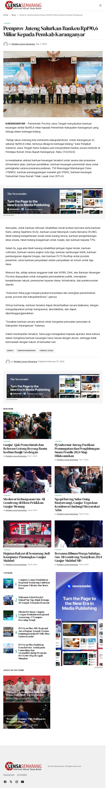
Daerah (7, 23)
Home (5, 15)
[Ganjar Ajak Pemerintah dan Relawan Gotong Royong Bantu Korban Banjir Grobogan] (27, 425)
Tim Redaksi (22, 775)
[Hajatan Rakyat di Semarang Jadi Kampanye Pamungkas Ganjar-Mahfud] (27, 533)
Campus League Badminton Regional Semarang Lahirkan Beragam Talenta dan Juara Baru (34, 583)
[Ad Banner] (53, 201)
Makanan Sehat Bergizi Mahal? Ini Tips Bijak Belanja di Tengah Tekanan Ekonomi (33, 599)
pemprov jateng (46, 350)
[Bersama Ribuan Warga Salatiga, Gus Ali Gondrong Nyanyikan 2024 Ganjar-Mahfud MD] (79, 533)
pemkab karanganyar (26, 350)
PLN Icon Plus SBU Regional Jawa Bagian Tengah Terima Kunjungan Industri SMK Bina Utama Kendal (33, 632)
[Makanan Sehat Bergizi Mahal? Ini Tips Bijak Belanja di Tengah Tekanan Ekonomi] (8, 600)
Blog (14, 15)
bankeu (10, 350)
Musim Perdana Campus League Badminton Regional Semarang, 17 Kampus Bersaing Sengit (33, 615)
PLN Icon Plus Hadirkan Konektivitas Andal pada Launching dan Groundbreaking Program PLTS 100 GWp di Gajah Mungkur (32, 651)
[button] (100, 5)
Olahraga (11, 715)
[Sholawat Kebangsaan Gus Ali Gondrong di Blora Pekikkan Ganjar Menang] (27, 479)
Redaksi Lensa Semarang (16, 698)
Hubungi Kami (8, 775)
